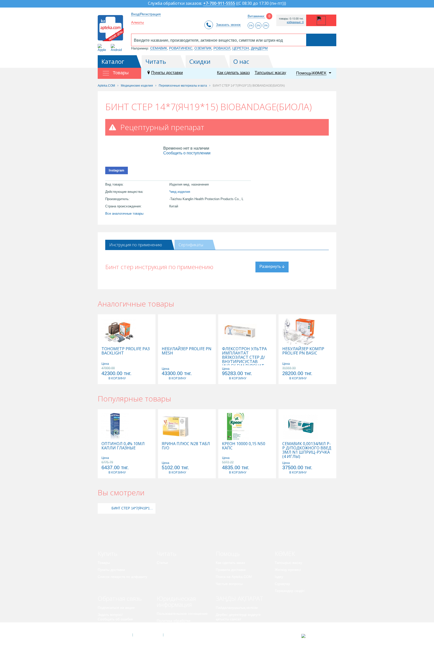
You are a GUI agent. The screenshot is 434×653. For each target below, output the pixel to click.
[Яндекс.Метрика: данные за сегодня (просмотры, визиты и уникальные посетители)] (315, 636)
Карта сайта (178, 635)
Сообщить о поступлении (186, 153)
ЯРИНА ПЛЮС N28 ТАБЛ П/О (186, 446)
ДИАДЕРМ (259, 48)
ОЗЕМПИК (202, 48)
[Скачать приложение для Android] (117, 48)
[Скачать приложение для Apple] (103, 48)
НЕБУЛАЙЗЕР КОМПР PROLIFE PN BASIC (303, 351)
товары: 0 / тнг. (291, 18)
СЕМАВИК (158, 48)
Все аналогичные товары (124, 213)
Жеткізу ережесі (288, 570)
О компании (147, 635)
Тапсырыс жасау (270, 73)
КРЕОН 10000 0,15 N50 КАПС (243, 446)
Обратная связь (120, 598)
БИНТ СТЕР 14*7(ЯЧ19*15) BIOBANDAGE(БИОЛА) (133, 508)
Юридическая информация (176, 601)
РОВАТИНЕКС (180, 48)
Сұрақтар (282, 584)
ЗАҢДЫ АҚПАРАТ (239, 598)
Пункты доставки (167, 73)
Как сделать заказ (233, 73)
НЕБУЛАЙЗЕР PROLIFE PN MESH (186, 351)
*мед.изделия (179, 192)
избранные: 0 (295, 22)
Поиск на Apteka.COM (234, 577)
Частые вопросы (229, 584)
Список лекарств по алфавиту (122, 577)
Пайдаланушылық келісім (237, 608)
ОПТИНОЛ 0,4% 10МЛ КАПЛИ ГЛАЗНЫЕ (123, 446)
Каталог (112, 61)
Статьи (162, 563)
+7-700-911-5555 (219, 3)
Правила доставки (231, 570)
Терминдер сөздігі (289, 591)
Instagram (116, 170)
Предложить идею (113, 626)
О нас (241, 61)
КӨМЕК (285, 553)
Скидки (199, 61)
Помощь (228, 553)
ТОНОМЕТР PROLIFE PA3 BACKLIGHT (125, 351)
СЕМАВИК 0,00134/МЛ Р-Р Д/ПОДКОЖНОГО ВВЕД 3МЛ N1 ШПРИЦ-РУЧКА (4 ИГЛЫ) (306, 450)
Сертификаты (191, 245)
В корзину (117, 378)
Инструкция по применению (135, 245)
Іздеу (279, 577)
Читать (155, 61)
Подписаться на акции (116, 608)
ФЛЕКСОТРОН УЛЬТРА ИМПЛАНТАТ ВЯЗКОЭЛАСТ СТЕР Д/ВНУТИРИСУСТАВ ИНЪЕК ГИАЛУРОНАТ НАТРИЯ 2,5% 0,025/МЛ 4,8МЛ (245, 362)
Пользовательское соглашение (182, 614)
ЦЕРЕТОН (240, 48)
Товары (104, 563)
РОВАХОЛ (221, 48)
